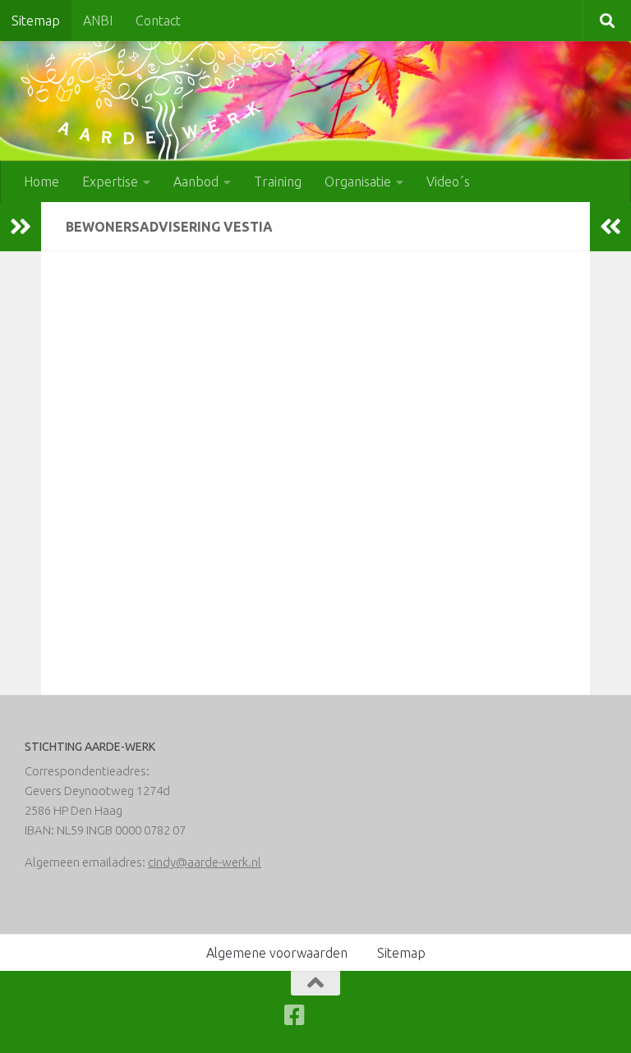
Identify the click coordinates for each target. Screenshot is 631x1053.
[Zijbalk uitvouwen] (20, 226)
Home (41, 181)
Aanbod (196, 181)
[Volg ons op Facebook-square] (294, 1015)
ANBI (98, 20)
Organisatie (358, 181)
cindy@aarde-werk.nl (204, 862)
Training (278, 181)
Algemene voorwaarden (277, 952)
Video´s (448, 181)
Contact (158, 20)
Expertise (110, 181)
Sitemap (36, 20)
